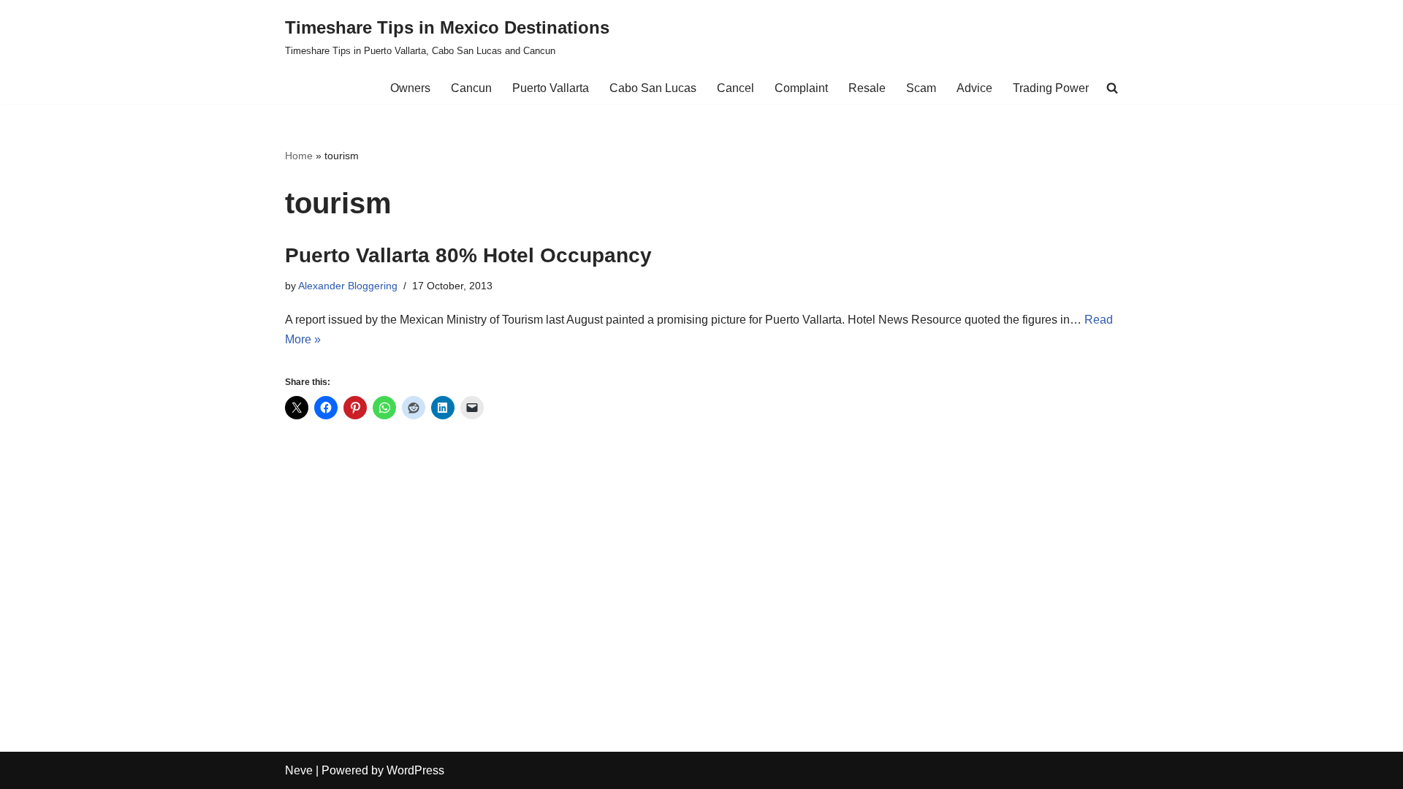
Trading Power (1051, 88)
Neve (299, 770)
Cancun (471, 88)
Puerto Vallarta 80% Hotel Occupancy (468, 255)
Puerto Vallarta (550, 88)
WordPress (415, 770)
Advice (974, 88)
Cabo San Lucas (652, 88)
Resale (867, 88)
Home (299, 155)
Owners (410, 88)
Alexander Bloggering (348, 285)
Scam (921, 88)
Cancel (735, 88)
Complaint (801, 88)
